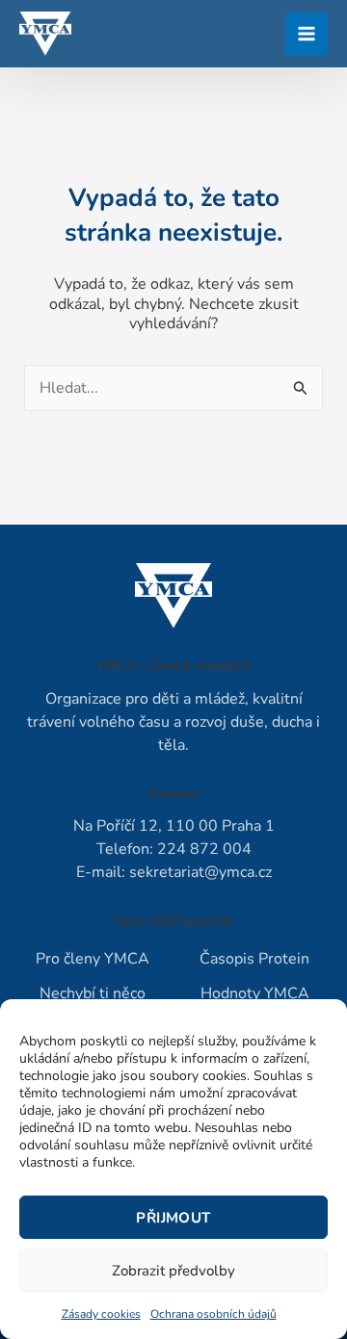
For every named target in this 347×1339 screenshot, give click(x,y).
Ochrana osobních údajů (213, 1314)
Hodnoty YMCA (254, 993)
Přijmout (173, 1217)
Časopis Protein (254, 958)
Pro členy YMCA (92, 958)
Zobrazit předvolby (173, 1270)
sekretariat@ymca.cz (200, 872)
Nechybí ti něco (93, 993)
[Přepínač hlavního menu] (306, 34)
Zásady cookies (101, 1314)
